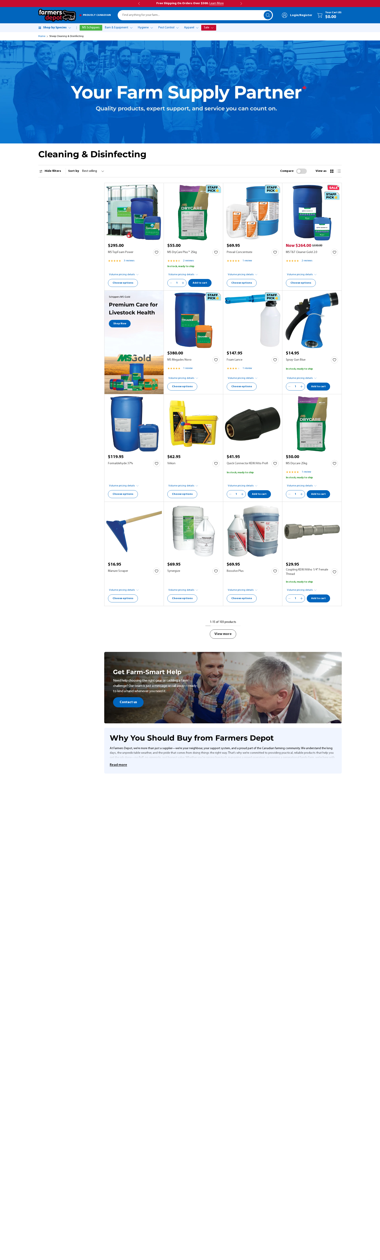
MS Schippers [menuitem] (91, 27)
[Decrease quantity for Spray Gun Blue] (289, 386)
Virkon (171, 463)
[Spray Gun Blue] (312, 320)
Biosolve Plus (235, 571)
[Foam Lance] (253, 320)
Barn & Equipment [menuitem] (116, 27)
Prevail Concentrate (239, 252)
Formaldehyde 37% (120, 463)
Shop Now (119, 323)
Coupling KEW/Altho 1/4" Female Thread (307, 572)
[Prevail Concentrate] (253, 212)
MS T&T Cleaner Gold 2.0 (301, 252)
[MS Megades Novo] (193, 320)
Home (41, 36)
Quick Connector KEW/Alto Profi (247, 463)
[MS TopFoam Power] (134, 212)
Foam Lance (234, 359)
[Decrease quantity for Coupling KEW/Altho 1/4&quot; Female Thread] (289, 598)
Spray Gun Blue (295, 359)
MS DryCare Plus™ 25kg (182, 252)
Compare (287, 171)
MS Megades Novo (179, 359)
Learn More (216, 3)
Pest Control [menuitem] (166, 27)
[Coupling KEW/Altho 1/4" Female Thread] (312, 531)
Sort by (73, 171)
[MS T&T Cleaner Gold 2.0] (312, 212)
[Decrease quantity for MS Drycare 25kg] (289, 494)
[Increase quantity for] (183, 283)
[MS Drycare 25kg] (312, 424)
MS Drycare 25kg (296, 463)
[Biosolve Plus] (253, 531)
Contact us (128, 702)
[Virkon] (193, 424)
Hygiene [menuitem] (143, 27)
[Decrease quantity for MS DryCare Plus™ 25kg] (171, 283)
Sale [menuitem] (206, 27)
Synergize (173, 571)
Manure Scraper (118, 571)
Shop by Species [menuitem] (55, 27)
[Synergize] (193, 531)
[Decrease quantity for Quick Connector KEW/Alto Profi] (230, 494)
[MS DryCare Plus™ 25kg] (193, 212)
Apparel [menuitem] (189, 27)
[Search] (268, 15)
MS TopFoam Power (120, 252)
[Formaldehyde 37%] (134, 424)
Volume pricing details (122, 274)
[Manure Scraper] (134, 531)
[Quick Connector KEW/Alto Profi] (253, 424)
